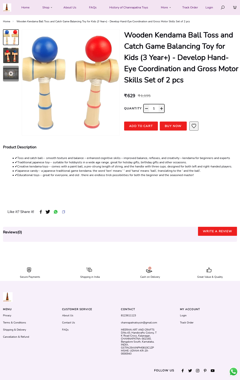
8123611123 (128, 315)
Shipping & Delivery (14, 329)
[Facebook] (184, 370)
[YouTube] (214, 370)
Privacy (7, 315)
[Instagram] (199, 370)
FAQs (65, 329)
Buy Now (173, 126)
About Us (67, 315)
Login (209, 7)
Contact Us (68, 322)
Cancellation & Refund (16, 336)
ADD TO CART (141, 126)
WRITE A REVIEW (217, 231)
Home (6, 21)
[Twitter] (192, 370)
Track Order (190, 7)
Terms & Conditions (14, 322)
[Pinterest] (207, 370)
